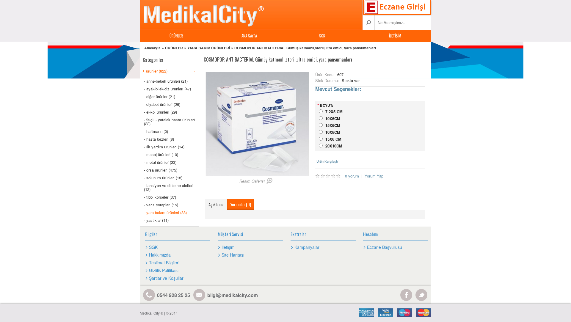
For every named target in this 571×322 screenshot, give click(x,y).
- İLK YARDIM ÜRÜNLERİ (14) (164, 147)
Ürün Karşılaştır (327, 161)
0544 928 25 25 (173, 295)
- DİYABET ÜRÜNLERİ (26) (162, 104)
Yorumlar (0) (240, 204)
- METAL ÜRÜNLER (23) (160, 162)
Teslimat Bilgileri (164, 263)
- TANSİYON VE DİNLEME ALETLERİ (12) (168, 187)
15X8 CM (333, 139)
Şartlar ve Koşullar (166, 278)
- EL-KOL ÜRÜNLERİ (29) (160, 112)
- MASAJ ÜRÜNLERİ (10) (161, 154)
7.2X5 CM (334, 111)
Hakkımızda (160, 255)
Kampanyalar (306, 247)
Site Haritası (233, 255)
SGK (322, 36)
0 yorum (352, 176)
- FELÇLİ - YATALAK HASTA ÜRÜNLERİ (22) (169, 121)
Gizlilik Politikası (163, 270)
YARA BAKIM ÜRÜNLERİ (208, 48)
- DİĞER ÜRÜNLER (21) (159, 96)
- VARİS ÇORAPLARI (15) (161, 205)
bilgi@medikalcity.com (232, 295)
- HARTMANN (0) (156, 131)
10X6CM (332, 118)
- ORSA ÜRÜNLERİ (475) (160, 170)
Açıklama (216, 204)
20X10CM (333, 146)
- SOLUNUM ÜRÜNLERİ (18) (163, 177)
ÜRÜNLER (176, 36)
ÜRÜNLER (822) (170, 71)
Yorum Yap (374, 176)
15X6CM (332, 125)
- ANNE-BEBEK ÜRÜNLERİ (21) (166, 81)
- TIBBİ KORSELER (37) (160, 197)
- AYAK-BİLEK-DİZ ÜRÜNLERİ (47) (167, 89)
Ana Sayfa (249, 36)
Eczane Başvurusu (384, 247)
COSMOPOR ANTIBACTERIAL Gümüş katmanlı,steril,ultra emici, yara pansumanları (305, 48)
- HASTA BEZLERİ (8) (159, 139)
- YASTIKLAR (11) (156, 220)
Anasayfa (152, 48)
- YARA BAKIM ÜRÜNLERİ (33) (165, 212)
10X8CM (332, 132)
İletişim (395, 36)
